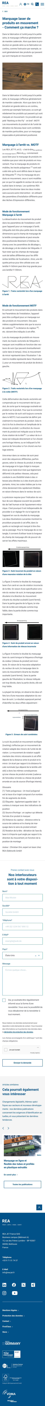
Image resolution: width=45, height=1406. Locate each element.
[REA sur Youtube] (15, 1293)
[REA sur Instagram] (4, 1293)
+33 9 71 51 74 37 (10, 1260)
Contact (5, 1321)
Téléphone (6, 920)
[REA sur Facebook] (14, 1285)
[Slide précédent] (3, 1128)
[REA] (10, 4)
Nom (4, 891)
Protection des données (12, 1316)
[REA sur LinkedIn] (4, 1285)
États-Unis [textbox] (10, 955)
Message (6, 964)
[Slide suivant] (8, 1128)
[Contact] (39, 1207)
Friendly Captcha (35, 1053)
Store (4, 1332)
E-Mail (5, 935)
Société (5, 906)
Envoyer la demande (22, 1063)
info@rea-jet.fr (8, 1272)
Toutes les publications (23, 1184)
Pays (4, 949)
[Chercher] (32, 4)
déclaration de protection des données (18, 1032)
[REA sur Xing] (33, 1285)
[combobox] (22, 955)
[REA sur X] (23, 1285)
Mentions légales (9, 1310)
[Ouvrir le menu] (42, 4)
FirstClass (6, 1326)
